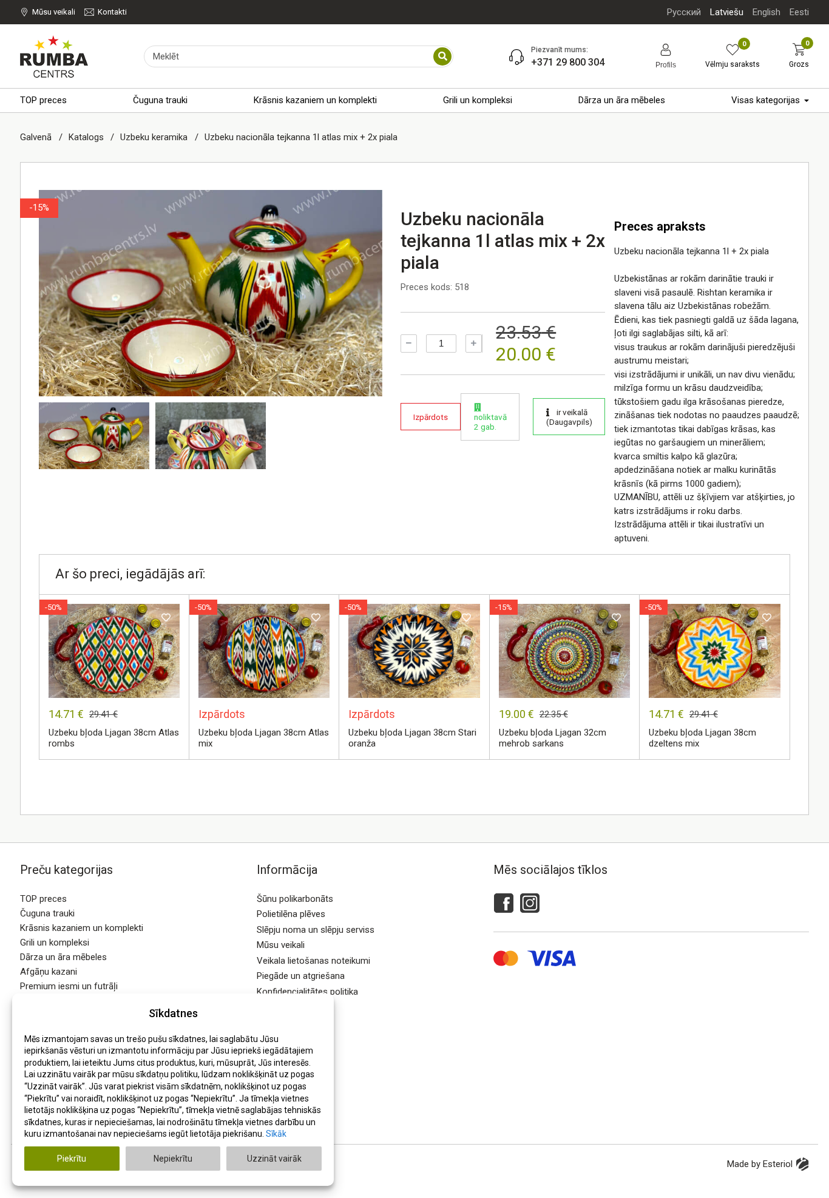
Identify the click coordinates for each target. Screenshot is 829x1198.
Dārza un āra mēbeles (621, 100)
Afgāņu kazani (48, 971)
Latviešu (726, 12)
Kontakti (112, 11)
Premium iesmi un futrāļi (69, 986)
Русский (684, 12)
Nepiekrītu (173, 1158)
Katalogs (87, 137)
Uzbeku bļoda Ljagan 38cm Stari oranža (412, 738)
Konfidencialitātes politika (307, 991)
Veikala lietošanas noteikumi (313, 960)
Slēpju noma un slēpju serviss (315, 929)
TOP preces (43, 100)
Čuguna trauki (160, 100)
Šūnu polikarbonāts (295, 898)
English (766, 12)
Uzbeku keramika (155, 137)
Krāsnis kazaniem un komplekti (315, 100)
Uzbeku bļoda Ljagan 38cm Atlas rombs (114, 738)
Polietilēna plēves (291, 914)
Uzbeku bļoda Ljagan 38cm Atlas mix (263, 738)
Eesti (799, 12)
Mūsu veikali (53, 11)
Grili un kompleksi (477, 100)
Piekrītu (71, 1158)
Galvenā (37, 137)
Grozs (799, 56)
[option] (210, 293)
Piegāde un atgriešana (301, 975)
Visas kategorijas (765, 100)
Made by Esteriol (760, 1164)
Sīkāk (276, 1134)
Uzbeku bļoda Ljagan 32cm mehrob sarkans (552, 738)
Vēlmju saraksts (732, 56)
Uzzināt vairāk (274, 1158)
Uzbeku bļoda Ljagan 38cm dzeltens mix (702, 738)
